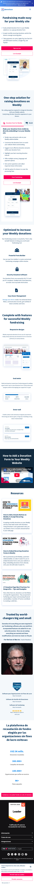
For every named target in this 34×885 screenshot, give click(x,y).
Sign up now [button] (17, 48)
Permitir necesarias (17, 879)
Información (5, 833)
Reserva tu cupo (22, 5)
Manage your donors (9, 300)
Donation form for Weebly (14, 123)
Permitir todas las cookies (17, 874)
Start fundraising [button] (17, 177)
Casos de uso (6, 837)
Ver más (22, 871)
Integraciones (6, 841)
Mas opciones (5, 883)
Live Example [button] (17, 54)
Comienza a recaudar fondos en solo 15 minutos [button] (17, 795)
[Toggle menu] (30, 9)
